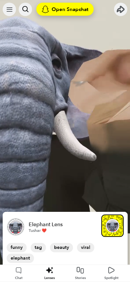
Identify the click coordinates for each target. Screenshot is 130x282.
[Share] (120, 9)
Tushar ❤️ (38, 230)
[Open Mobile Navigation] (9, 9)
